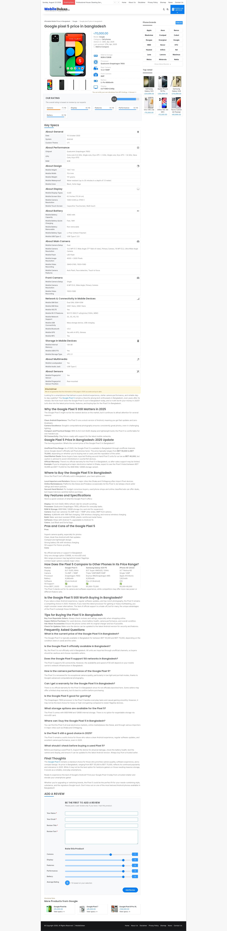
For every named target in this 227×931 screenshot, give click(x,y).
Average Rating (53, 882)
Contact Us (179, 2)
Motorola (162, 59)
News (170, 2)
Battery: (50, 876)
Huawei (149, 50)
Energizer (163, 40)
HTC (176, 45)
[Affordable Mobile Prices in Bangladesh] (56, 9)
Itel (176, 50)
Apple (149, 30)
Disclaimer (141, 2)
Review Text (52, 831)
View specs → (59, 912)
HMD (149, 45)
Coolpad (162, 35)
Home (124, 2)
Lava (149, 55)
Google (73, 901)
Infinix (162, 50)
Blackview (149, 35)
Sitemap (163, 2)
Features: (50, 865)
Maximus (176, 55)
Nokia (176, 59)
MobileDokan (80, 925)
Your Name (52, 813)
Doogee (149, 40)
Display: (50, 860)
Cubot (176, 35)
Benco (176, 30)
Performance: (52, 871)
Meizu (149, 59)
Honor (162, 45)
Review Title (52, 825)
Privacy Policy (153, 2)
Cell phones (106, 39)
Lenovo (163, 55)
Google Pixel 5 (68, 398)
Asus (163, 30)
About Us (132, 2)
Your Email (52, 819)
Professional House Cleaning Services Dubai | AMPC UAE (97, 2)
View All (179, 23)
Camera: (50, 854)
